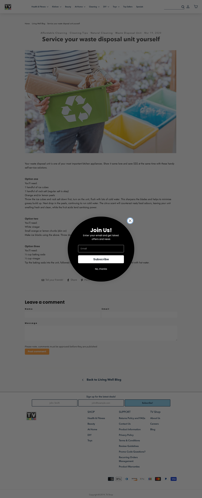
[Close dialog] (130, 221)
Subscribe (101, 259)
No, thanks (101, 269)
